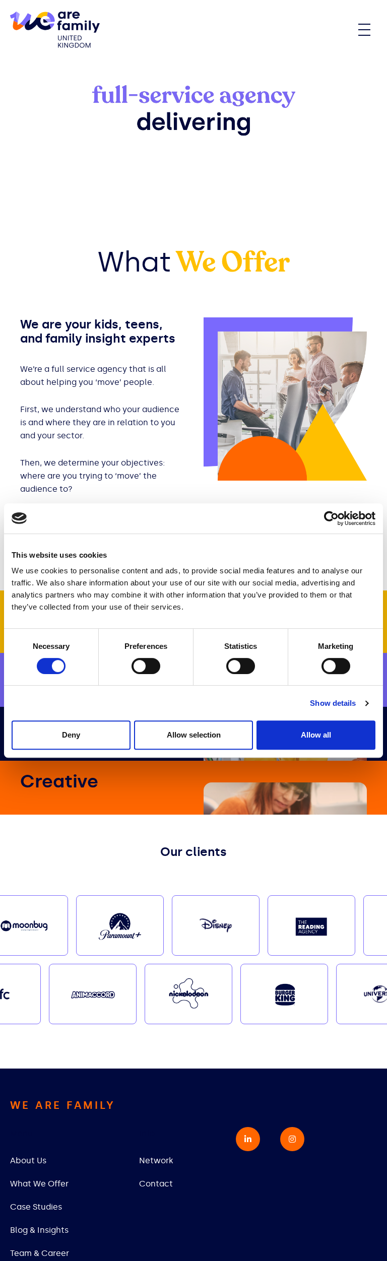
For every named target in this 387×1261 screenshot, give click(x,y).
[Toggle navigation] (364, 29)
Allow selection (194, 735)
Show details (333, 703)
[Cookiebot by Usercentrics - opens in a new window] (331, 518)
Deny (71, 735)
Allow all (316, 735)
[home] (55, 30)
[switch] (146, 666)
